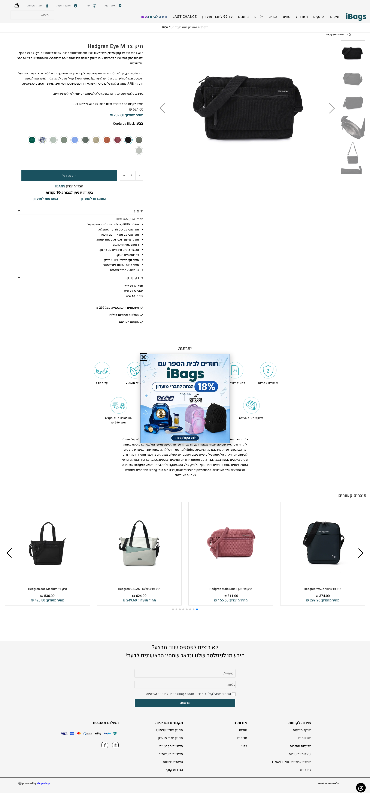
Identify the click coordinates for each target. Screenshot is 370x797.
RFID (131, 83)
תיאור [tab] (138, 211)
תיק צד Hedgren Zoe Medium (47, 589)
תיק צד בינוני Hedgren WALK (323, 589)
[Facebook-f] (104, 745)
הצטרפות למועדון (45, 198)
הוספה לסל (69, 176)
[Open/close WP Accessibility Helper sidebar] (361, 788)
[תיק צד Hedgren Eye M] (117, 140)
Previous (169, 107)
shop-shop (43, 783)
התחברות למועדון (93, 198)
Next (329, 107)
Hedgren (330, 34)
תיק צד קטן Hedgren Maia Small (230, 589)
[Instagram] (115, 745)
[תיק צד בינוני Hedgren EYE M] (139, 140)
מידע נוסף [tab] (134, 278)
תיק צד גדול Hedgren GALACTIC (139, 589)
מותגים (342, 34)
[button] (361, 553)
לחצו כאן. (79, 104)
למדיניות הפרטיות (157, 694)
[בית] (350, 34)
